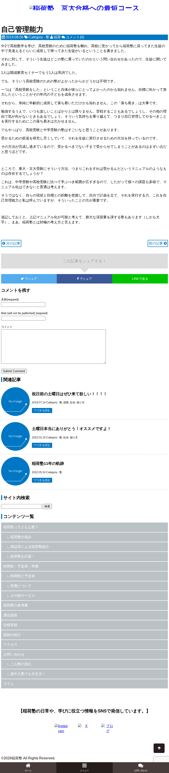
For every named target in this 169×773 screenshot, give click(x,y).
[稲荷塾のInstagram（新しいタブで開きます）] (61, 730)
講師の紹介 (12, 635)
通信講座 (10, 615)
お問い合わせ (13, 654)
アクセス (10, 644)
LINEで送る (140, 278)
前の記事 (156, 243)
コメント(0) (75, 37)
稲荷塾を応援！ (22, 556)
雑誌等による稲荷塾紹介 (29, 547)
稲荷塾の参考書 (15, 605)
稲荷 (57, 37)
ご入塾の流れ (20, 664)
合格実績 (10, 625)
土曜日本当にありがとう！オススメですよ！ (71, 428)
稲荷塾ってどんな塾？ (21, 527)
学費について (20, 586)
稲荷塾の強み (20, 537)
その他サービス (22, 595)
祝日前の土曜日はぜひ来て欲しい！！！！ (69, 394)
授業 (66, 402)
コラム (8, 684)
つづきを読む (42, 410)
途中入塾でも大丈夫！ (28, 674)
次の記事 (12, 243)
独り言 (80, 402)
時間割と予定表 (22, 576)
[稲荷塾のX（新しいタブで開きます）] (84, 730)
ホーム (28, 770)
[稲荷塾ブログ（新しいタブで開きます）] (107, 730)
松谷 (72, 402)
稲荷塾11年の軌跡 (48, 463)
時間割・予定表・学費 (21, 566)
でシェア (19, 278)
